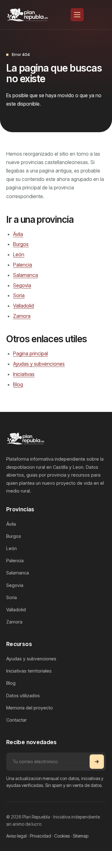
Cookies (62, 835)
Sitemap (80, 835)
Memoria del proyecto (29, 708)
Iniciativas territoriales (29, 671)
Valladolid (23, 306)
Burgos (21, 244)
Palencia (22, 265)
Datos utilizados (23, 695)
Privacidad (40, 835)
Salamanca (25, 275)
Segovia (22, 285)
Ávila (18, 234)
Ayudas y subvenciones (39, 364)
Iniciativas (24, 374)
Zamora (21, 316)
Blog (18, 384)
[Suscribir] (97, 761)
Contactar (16, 720)
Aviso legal (16, 835)
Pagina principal (30, 353)
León (18, 254)
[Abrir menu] (77, 14)
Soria (19, 295)
